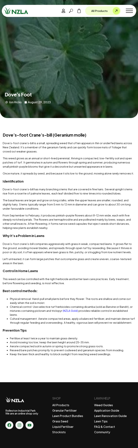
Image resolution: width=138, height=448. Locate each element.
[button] (129, 10)
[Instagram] (19, 425)
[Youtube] (29, 425)
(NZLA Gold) (70, 310)
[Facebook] (9, 425)
